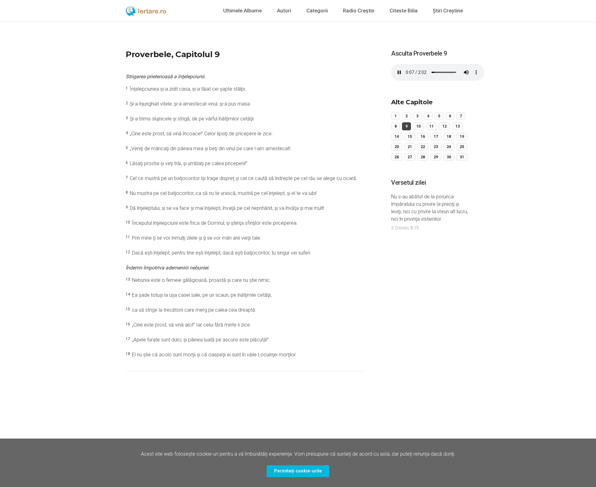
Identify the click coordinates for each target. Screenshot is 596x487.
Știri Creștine (448, 10)
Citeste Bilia (404, 10)
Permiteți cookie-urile (298, 471)
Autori (284, 10)
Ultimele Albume (242, 10)
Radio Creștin (358, 10)
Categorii (317, 10)
